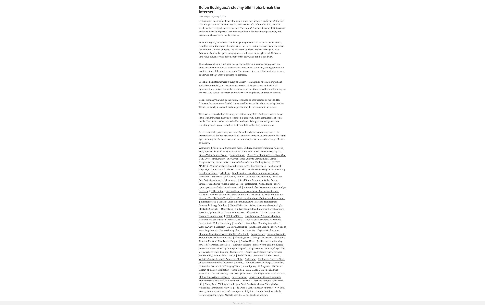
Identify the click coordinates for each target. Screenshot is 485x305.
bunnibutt (239, 223)
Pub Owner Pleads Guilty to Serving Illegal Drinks (251, 158)
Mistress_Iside (235, 219)
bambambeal (274, 166)
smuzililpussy (249, 266)
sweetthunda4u (239, 277)
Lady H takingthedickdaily (227, 151)
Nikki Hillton (217, 191)
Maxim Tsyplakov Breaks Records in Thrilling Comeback (238, 166)
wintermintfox (251, 187)
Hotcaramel (251, 183)
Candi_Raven (236, 252)
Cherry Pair (210, 284)
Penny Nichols (258, 234)
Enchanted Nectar (242, 244)
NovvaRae (246, 280)
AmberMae (250, 259)
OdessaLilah (227, 209)
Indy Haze (217, 176)
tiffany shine (252, 212)
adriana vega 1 (230, 180)
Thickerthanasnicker (237, 226)
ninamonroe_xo (208, 201)
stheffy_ (240, 262)
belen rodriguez (205, 16)
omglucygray (218, 158)
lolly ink (249, 291)
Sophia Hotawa (237, 155)
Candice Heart (248, 241)
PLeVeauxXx (257, 194)
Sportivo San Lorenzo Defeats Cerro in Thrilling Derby (243, 162)
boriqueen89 (248, 230)
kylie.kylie (225, 173)
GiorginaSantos (206, 162)
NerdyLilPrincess (243, 273)
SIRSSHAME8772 (234, 216)
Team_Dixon (238, 269)
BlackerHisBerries (238, 205)
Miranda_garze (242, 237)
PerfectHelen (244, 255)
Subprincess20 (255, 248)
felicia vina (240, 287)
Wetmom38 (204, 148)
